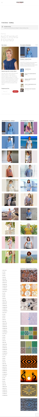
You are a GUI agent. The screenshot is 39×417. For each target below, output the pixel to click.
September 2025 (4, 289)
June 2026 (3, 273)
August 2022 (4, 354)
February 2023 (4, 344)
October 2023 (4, 330)
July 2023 (3, 335)
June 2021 (3, 379)
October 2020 (4, 393)
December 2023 (4, 326)
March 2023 (4, 342)
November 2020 (4, 391)
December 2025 (4, 284)
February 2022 (4, 365)
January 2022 (4, 367)
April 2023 (4, 340)
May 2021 (3, 381)
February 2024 (4, 323)
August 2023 (4, 333)
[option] (28, 69)
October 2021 (4, 372)
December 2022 (4, 347)
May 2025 (3, 296)
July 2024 (3, 314)
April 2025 (4, 298)
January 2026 (4, 282)
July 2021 (3, 377)
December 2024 (4, 305)
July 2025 (3, 293)
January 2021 (4, 388)
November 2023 (4, 328)
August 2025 (4, 291)
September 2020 (4, 395)
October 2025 (4, 287)
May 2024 (3, 317)
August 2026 (4, 270)
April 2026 (4, 277)
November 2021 (4, 370)
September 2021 (4, 374)
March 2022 (4, 363)
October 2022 (4, 351)
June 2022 (3, 358)
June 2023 (3, 337)
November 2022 (4, 349)
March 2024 (4, 321)
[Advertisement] (19, 13)
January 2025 (4, 303)
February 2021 (4, 386)
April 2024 (4, 319)
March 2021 (4, 384)
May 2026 (3, 275)
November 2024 (4, 307)
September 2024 (4, 310)
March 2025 (4, 300)
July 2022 (3, 356)
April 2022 (4, 361)
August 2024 (4, 312)
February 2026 (4, 280)
